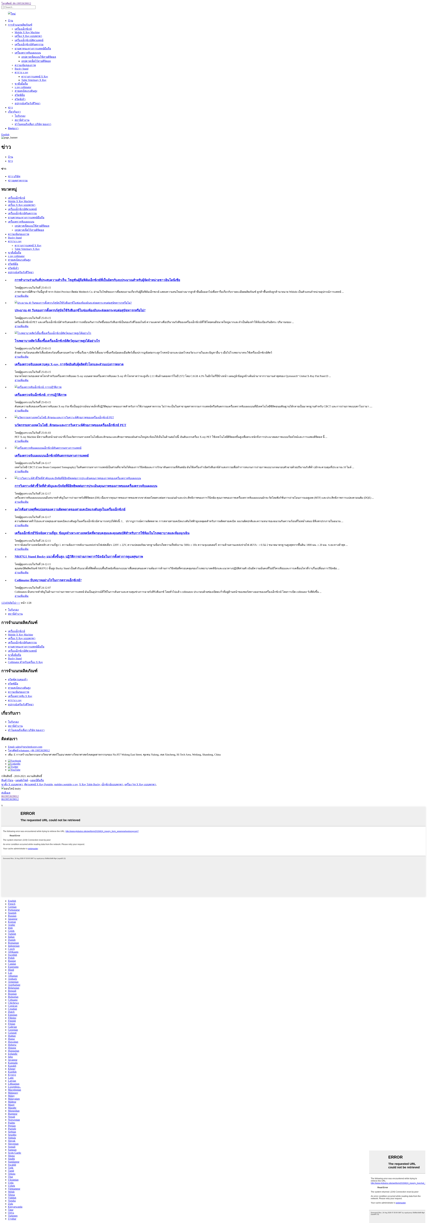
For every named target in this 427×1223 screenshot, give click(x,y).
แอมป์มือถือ (37, 780)
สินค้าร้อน (7, 780)
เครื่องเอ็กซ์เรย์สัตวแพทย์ (29, 40)
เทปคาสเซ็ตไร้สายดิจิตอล (36, 61)
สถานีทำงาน (22, 120)
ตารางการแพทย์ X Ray (34, 76)
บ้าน (10, 20)
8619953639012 (10, 796)
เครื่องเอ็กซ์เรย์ (23, 28)
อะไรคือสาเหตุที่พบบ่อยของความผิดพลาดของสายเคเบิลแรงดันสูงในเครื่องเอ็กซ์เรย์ (70, 509)
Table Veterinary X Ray (33, 80)
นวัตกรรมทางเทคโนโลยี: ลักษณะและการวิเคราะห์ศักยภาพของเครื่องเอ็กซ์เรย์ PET (70, 425)
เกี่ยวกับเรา (14, 111)
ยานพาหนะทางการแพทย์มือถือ (33, 48)
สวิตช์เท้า (20, 99)
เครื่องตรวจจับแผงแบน (28, 52)
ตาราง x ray (21, 72)
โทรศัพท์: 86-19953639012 (16, 3)
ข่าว (10, 107)
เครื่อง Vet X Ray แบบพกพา (140, 784)
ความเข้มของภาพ (25, 65)
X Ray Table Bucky (89, 784)
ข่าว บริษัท (14, 176)
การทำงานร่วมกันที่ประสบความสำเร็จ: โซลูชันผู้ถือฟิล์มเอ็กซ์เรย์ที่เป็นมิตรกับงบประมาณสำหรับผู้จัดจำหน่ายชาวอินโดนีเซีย (97, 280)
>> (18, 602)
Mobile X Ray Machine (27, 32)
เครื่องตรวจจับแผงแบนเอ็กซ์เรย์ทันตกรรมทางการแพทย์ (52, 455)
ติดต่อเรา (13, 128)
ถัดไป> (13, 602)
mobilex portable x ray (66, 784)
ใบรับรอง (20, 115)
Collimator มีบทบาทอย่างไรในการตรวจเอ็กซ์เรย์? (48, 580)
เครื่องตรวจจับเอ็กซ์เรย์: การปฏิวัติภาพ (40, 395)
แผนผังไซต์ (21, 780)
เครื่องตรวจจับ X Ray (20, 696)
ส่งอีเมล (5, 792)
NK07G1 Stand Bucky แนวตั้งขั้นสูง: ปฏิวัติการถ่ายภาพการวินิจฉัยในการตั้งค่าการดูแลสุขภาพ (79, 556)
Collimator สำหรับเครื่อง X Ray (25, 662)
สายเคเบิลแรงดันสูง (26, 90)
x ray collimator (23, 87)
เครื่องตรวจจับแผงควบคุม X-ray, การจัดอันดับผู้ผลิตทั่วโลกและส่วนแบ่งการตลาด (69, 364)
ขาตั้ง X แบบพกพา (12, 784)
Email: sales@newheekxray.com (25, 746)
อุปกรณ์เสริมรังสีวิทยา (27, 103)
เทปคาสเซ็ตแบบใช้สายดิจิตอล (38, 56)
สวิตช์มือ (20, 95)
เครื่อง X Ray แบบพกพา (28, 36)
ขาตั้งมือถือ (21, 83)
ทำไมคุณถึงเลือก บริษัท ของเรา (33, 124)
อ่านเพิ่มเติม (22, 296)
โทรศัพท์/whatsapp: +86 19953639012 (29, 750)
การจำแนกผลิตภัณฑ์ (20, 24)
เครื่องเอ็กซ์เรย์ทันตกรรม (29, 44)
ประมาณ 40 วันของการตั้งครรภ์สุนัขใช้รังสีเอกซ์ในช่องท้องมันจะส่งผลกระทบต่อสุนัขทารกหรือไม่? (80, 310)
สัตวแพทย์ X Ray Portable (38, 784)
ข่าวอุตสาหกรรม (18, 180)
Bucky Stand (21, 68)
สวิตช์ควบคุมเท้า (18, 679)
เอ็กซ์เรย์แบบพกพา (112, 784)
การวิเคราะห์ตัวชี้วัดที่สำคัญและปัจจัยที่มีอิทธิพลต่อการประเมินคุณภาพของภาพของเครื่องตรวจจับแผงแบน (86, 486)
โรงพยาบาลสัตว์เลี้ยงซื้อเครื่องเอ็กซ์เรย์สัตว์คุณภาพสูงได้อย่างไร (57, 341)
